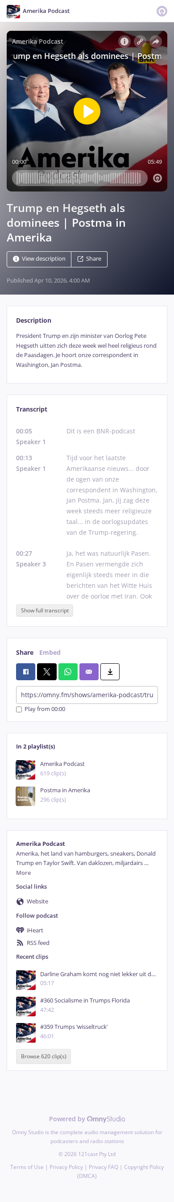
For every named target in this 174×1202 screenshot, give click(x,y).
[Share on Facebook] (25, 671)
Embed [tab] (50, 652)
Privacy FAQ (103, 1167)
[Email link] (89, 671)
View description (44, 259)
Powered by (68, 1119)
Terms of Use (27, 1167)
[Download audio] (110, 671)
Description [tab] (33, 320)
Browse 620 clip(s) (43, 1057)
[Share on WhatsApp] (68, 671)
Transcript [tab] (31, 409)
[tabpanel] (87, 350)
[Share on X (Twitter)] (46, 671)
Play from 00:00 (45, 709)
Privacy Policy (66, 1167)
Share (93, 259)
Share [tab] (24, 652)
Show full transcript (45, 610)
